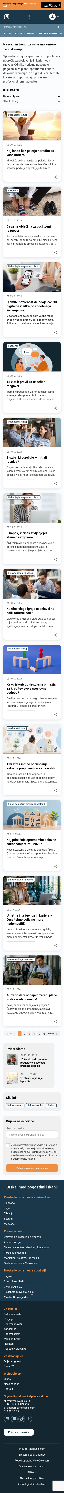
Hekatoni (9, 1343)
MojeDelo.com (13, 1373)
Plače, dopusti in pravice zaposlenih (26, 803)
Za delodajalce (13, 1356)
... (39, 1033)
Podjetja (8, 1319)
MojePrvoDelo (12, 1338)
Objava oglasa (12, 1361)
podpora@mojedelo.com (21, 1407)
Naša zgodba (11, 1384)
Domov (7, 27)
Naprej (53, 1034)
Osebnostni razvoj (17, 114)
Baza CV (9, 1366)
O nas (7, 1379)
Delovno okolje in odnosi (20, 572)
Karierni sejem (12, 1333)
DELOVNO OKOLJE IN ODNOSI (18, 33)
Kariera (51, 1105)
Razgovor (13, 190)
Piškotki (32, 1472)
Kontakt (8, 1388)
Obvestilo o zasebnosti (32, 1466)
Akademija (10, 1329)
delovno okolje (35, 1105)
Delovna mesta (12, 1314)
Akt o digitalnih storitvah (32, 1484)
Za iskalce (11, 1309)
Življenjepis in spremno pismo (23, 266)
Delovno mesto (15, 1105)
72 (44, 1033)
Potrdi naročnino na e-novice (32, 1168)
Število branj (10, 101)
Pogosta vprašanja (15, 1348)
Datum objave (11, 96)
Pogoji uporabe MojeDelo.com (32, 1460)
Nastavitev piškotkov (32, 1478)
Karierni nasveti (20, 27)
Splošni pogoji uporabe (32, 1454)
